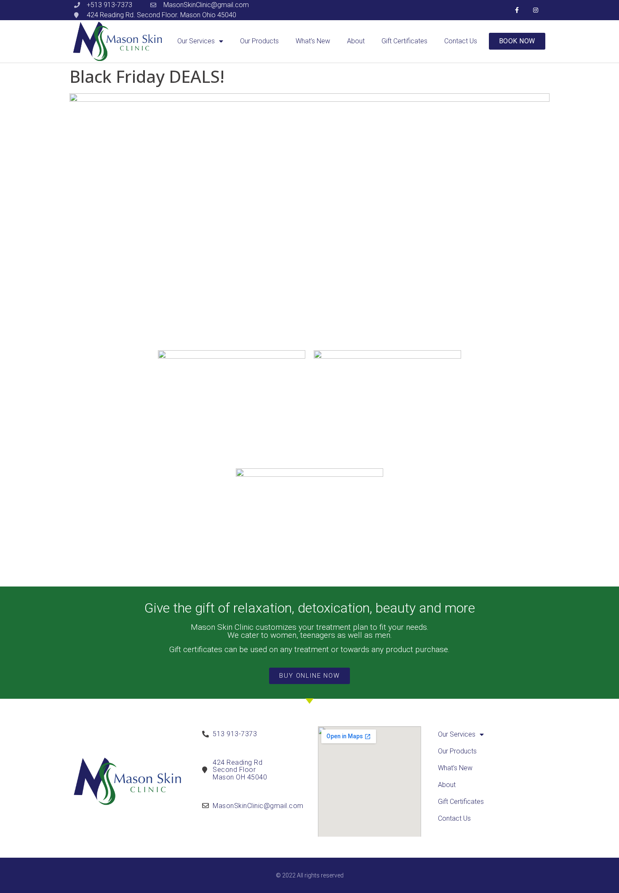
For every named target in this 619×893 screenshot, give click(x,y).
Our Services (196, 41)
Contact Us (460, 41)
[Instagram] (535, 10)
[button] (517, 41)
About (356, 41)
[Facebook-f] (516, 10)
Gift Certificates (404, 41)
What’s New (313, 41)
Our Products (259, 41)
